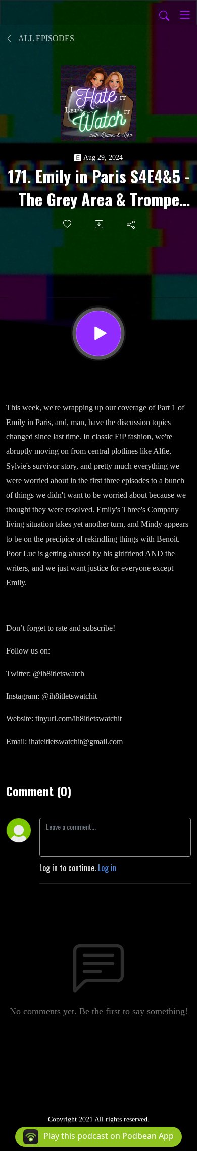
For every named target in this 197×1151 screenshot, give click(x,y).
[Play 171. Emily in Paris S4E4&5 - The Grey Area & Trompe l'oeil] (98, 333)
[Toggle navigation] (184, 14)
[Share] (131, 224)
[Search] (164, 15)
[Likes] (68, 224)
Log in (107, 868)
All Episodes (45, 38)
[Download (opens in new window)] (100, 224)
